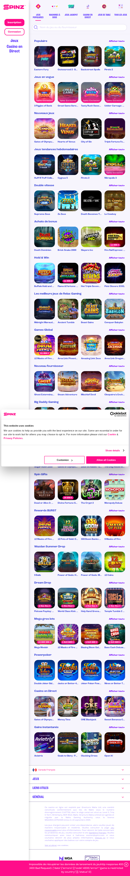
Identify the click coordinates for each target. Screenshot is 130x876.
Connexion (14, 32)
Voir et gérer (51, 845)
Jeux (14, 41)
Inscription (14, 22)
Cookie (112, 434)
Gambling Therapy (97, 833)
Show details (112, 450)
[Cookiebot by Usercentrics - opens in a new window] (112, 414)
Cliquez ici (100, 838)
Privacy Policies (13, 438)
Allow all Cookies (106, 460)
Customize (63, 460)
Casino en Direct (14, 49)
